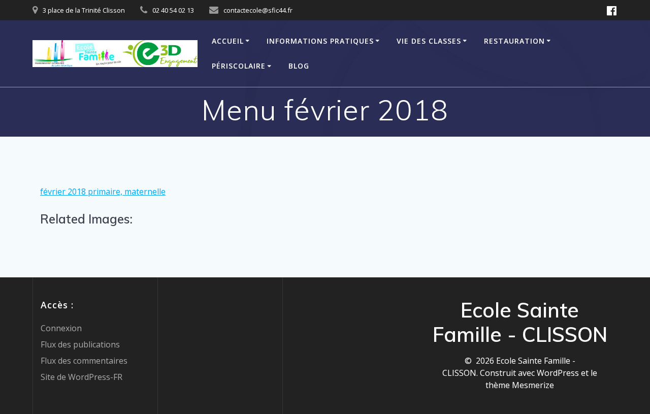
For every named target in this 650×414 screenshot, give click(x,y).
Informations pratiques (320, 41)
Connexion (61, 328)
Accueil (228, 41)
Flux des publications (80, 344)
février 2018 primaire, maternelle (103, 191)
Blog (298, 66)
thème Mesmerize (519, 385)
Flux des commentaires (84, 360)
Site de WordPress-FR (81, 377)
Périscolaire (239, 66)
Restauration (514, 41)
